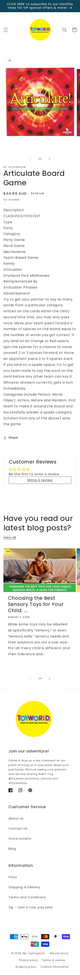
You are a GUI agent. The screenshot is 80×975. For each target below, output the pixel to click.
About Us (16, 818)
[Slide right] (49, 159)
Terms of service (53, 960)
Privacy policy (28, 960)
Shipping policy (25, 967)
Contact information (55, 967)
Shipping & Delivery (24, 887)
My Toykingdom (34, 953)
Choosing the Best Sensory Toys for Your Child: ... (36, 604)
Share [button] (13, 437)
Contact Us (18, 828)
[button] (5, 30)
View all (9, 537)
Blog (12, 848)
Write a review (40, 480)
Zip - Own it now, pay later (31, 907)
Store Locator (20, 838)
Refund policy (59, 953)
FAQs (13, 877)
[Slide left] (30, 159)
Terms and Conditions (27, 897)
